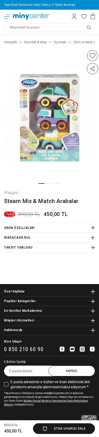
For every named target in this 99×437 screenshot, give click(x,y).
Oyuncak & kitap (35, 42)
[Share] (92, 68)
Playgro (11, 192)
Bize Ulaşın (13, 341)
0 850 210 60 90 (24, 349)
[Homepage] (31, 16)
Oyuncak (60, 42)
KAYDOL (71, 371)
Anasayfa (10, 42)
